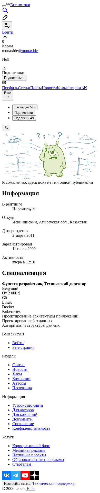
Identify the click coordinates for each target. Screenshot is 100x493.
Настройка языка (17, 484)
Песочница (22, 388)
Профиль (10, 88)
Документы (22, 419)
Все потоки (20, 5)
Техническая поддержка (53, 483)
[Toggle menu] (4, 6)
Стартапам (21, 464)
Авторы (19, 383)
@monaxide (28, 50)
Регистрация (23, 347)
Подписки (24, 118)
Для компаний (24, 414)
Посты (36, 88)
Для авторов (23, 410)
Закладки (24, 107)
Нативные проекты (29, 455)
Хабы (17, 374)
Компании (21, 378)
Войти (18, 343)
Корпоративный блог (31, 446)
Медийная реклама (28, 450)
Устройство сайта (27, 405)
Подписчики (23, 113)
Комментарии (72, 88)
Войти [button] (7, 32)
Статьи (24, 88)
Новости (49, 88)
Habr (30, 488)
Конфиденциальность (31, 428)
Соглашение (23, 424)
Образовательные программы (38, 459)
